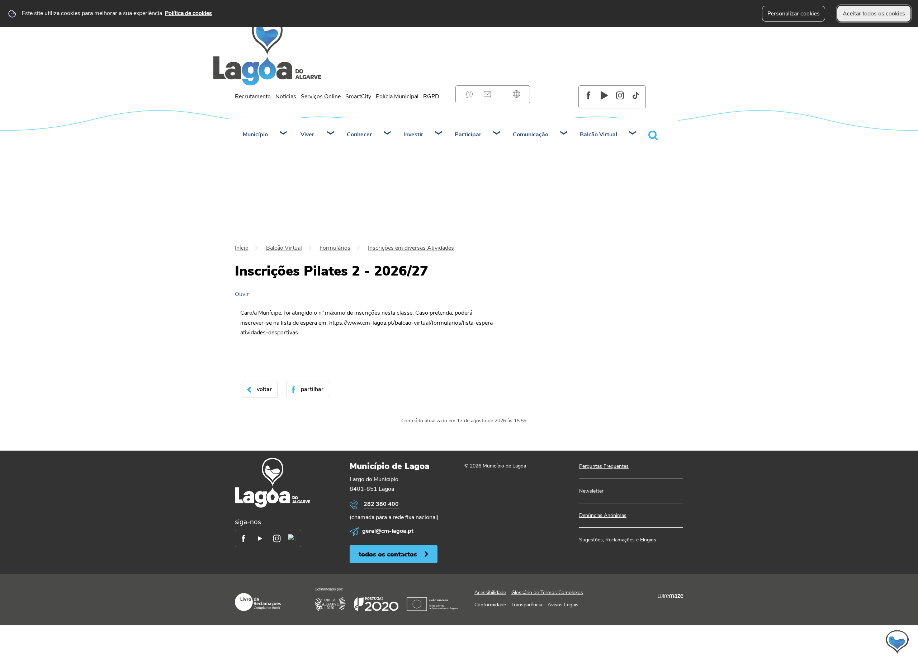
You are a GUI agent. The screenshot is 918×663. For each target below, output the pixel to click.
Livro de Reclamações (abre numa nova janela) (258, 602)
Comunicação (530, 134)
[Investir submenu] (439, 134)
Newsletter (591, 491)
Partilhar (312, 389)
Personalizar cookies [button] (793, 14)
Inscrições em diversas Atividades (411, 248)
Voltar (264, 389)
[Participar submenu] (497, 134)
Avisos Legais (563, 604)
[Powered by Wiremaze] (670, 596)
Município (255, 134)
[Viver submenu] (331, 134)
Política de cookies (188, 13)
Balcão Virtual (598, 134)
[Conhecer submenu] (388, 134)
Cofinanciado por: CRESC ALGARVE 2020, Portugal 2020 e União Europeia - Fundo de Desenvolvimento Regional (386, 599)
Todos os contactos (388, 554)
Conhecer (359, 134)
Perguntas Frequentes (470, 94)
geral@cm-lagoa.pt (387, 531)
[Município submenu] (284, 134)
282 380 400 (381, 504)
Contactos (487, 94)
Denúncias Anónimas (602, 515)
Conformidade (490, 604)
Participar (468, 134)
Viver (307, 134)
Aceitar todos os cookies (874, 14)
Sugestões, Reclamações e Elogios (617, 539)
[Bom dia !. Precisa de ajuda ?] (834, 641)
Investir (413, 134)
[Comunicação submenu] (564, 134)
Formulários (335, 248)
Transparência (526, 604)
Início (242, 248)
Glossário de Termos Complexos (547, 592)
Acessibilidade (490, 592)
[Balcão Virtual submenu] (633, 134)
